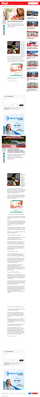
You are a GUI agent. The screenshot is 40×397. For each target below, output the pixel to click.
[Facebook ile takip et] (29, 393)
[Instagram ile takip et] (33, 393)
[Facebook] (4, 25)
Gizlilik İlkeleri (20, 393)
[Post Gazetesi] (5, 3)
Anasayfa (11, 393)
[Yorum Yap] (4, 34)
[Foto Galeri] (37, 0)
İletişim (17, 393)
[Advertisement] (16, 34)
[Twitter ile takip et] (31, 393)
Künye (14, 393)
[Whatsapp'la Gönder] (4, 30)
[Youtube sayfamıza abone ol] (35, 393)
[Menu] (29, 3)
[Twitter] (4, 27)
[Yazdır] (4, 32)
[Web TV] (35, 0)
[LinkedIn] (4, 28)
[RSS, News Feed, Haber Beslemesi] (37, 393)
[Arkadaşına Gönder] (4, 31)
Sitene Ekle (24, 393)
